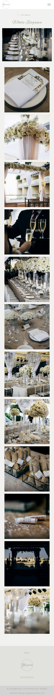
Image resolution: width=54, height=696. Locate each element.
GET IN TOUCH (27, 677)
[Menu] (49, 4)
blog (27, 653)
